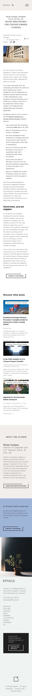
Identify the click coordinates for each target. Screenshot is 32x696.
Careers (6, 615)
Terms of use (19, 689)
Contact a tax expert (16, 276)
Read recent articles (15, 647)
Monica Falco (7, 328)
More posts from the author (16, 486)
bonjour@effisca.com (11, 600)
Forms (6, 620)
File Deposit (8, 618)
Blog (5, 613)
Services (7, 606)
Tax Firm (6, 609)
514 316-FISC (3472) (11, 597)
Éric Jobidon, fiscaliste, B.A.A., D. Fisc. (15, 403)
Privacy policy (16, 691)
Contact (7, 611)
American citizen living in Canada (12, 36)
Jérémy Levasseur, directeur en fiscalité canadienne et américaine (15, 365)
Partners (7, 622)
